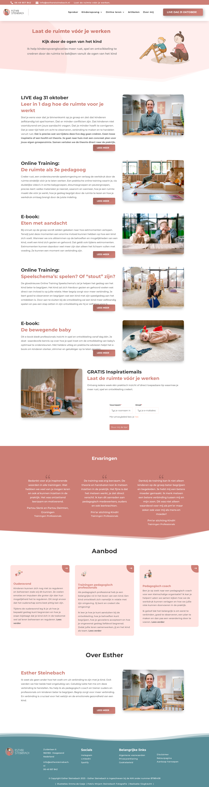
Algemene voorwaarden (132, 755)
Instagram (86, 755)
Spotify (85, 762)
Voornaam (115, 405)
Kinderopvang (90, 12)
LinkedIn (86, 758)
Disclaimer (163, 754)
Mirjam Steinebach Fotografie (111, 784)
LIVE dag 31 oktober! (182, 12)
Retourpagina (164, 758)
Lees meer (103, 147)
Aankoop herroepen (168, 761)
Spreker (73, 12)
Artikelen (134, 12)
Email (139, 405)
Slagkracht (146, 784)
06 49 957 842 (23, 2)
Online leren (114, 12)
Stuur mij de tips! (119, 427)
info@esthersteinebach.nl (55, 2)
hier (136, 416)
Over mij (148, 12)
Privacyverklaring (128, 758)
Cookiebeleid (126, 762)
